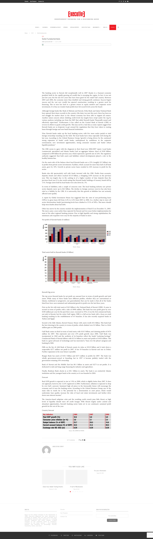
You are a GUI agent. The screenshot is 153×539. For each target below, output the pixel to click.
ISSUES (37, 27)
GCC (32, 33)
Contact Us (41, 1)
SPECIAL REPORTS (74, 27)
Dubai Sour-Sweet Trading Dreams (53, 486)
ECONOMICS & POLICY (55, 27)
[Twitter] (121, 1)
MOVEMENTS (96, 27)
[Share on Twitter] (80, 440)
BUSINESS (45, 27)
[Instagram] (123, 1)
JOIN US (105, 27)
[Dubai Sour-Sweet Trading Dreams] (53, 477)
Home (26, 33)
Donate (26, 1)
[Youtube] (127, 1)
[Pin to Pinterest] (82, 440)
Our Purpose (33, 1)
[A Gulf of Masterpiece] (76, 477)
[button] (44, 480)
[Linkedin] (125, 1)
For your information (100, 470)
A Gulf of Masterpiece (76, 486)
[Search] (118, 27)
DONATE (113, 27)
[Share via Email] (84, 440)
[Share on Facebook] (79, 440)
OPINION (65, 27)
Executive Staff (49, 41)
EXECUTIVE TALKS (86, 27)
